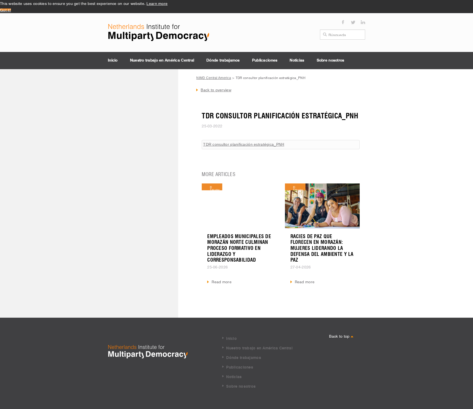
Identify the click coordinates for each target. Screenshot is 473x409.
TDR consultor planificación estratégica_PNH (243, 144)
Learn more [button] (157, 3)
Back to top (339, 336)
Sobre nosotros (330, 60)
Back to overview (216, 90)
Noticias (297, 60)
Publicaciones (265, 60)
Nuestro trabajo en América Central (162, 60)
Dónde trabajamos (223, 60)
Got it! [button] (5, 9)
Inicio (113, 60)
